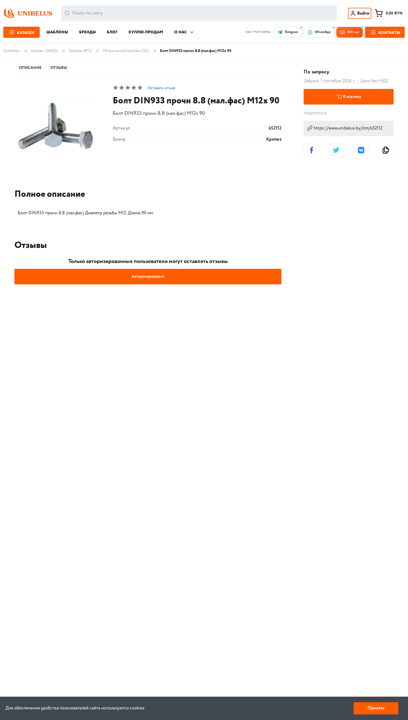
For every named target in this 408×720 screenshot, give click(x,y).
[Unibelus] (27, 13)
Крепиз (273, 139)
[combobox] (199, 13)
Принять (375, 708)
